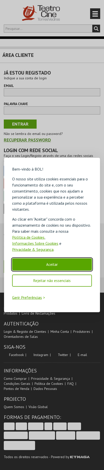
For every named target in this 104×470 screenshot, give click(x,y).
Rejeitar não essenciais (52, 280)
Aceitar (52, 264)
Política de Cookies (28, 237)
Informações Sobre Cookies (35, 243)
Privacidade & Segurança (33, 249)
